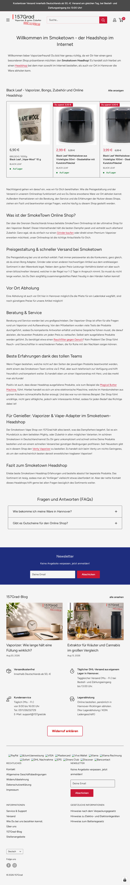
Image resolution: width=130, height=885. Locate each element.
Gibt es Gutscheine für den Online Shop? (40, 523)
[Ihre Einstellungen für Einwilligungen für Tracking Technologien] (124, 879)
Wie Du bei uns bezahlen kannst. (24, 821)
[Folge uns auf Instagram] (14, 865)
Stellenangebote (15, 836)
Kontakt (10, 769)
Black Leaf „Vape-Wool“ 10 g (25, 159)
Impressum (12, 789)
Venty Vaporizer (41, 448)
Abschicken (88, 574)
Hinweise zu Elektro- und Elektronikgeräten (95, 816)
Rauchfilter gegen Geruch (68, 339)
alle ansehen (117, 597)
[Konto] (114, 20)
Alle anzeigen (116, 90)
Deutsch (12, 851)
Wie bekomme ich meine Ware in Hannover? (42, 511)
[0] (121, 20)
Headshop (21, 65)
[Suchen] (103, 19)
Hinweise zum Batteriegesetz (87, 821)
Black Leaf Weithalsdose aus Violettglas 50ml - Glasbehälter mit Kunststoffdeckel (75, 159)
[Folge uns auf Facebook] (8, 865)
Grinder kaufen (65, 232)
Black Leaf (16, 164)
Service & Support (16, 811)
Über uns (11, 826)
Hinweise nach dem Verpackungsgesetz (93, 811)
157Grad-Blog (14, 831)
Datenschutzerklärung (18, 784)
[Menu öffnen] (8, 20)
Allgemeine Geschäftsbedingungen (26, 774)
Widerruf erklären (65, 731)
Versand (10, 816)
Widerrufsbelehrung (17, 779)
